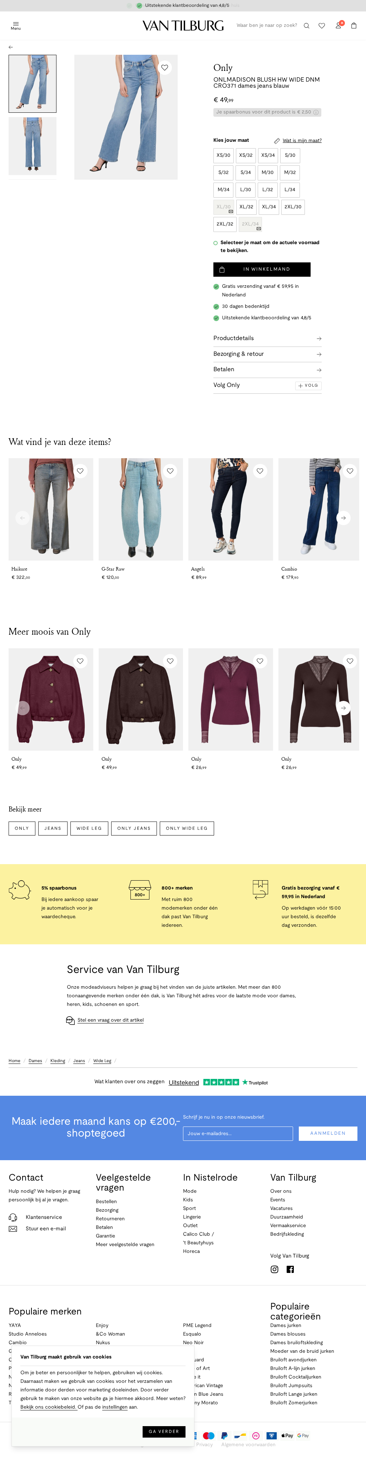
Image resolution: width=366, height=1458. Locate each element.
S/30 (290, 155)
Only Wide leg (187, 828)
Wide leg (89, 828)
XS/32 (246, 155)
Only (222, 67)
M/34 (223, 190)
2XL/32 (225, 224)
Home (14, 1061)
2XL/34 (250, 224)
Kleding (57, 1061)
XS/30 (224, 155)
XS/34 (268, 155)
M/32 (290, 172)
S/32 (223, 172)
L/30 (245, 190)
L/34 (290, 190)
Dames (35, 1061)
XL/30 (224, 207)
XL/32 (246, 207)
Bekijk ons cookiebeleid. (49, 1407)
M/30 (268, 172)
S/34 (246, 172)
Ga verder (164, 1432)
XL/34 (269, 207)
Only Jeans (134, 828)
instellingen (115, 1407)
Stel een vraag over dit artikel (111, 1020)
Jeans (52, 828)
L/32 (267, 190)
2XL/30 (293, 207)
